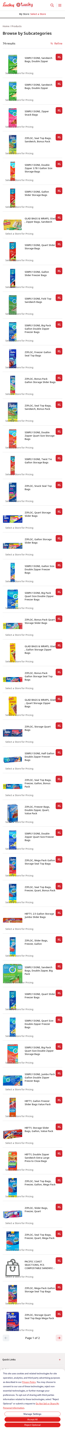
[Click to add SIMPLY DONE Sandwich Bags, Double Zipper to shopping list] (59, 57)
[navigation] (32, 26)
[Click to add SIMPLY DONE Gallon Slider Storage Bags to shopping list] (59, 190)
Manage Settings (32, 1414)
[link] (18, 4)
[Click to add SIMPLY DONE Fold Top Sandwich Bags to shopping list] (59, 297)
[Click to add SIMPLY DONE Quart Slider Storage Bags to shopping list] (59, 244)
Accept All (32, 1419)
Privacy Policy (29, 1382)
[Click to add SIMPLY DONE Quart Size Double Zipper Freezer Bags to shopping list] (59, 1019)
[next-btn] (59, 1338)
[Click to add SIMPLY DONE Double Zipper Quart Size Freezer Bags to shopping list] (59, 832)
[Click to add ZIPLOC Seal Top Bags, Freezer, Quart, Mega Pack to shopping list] (59, 1233)
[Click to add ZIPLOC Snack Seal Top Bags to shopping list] (59, 485)
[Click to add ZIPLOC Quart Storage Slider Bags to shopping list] (59, 511)
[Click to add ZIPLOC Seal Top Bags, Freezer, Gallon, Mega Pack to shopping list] (59, 1180)
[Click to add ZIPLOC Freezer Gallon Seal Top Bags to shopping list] (59, 351)
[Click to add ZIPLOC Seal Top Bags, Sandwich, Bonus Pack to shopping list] (59, 137)
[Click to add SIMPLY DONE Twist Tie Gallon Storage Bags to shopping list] (59, 458)
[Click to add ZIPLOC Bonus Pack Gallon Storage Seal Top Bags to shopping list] (59, 672)
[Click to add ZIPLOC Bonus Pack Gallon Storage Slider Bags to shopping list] (59, 378)
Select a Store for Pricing (19, 73)
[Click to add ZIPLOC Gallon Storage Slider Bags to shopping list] (59, 538)
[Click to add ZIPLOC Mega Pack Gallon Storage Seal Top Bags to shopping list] (59, 859)
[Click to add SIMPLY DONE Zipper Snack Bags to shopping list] (59, 110)
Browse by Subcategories (27, 33)
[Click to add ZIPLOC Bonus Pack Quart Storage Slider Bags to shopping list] (59, 618)
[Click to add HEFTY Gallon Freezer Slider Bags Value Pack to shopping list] (59, 1100)
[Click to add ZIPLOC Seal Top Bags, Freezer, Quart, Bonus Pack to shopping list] (59, 886)
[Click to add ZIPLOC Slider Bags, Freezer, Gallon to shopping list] (59, 939)
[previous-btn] (6, 1338)
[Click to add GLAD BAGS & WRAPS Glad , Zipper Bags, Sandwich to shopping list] (59, 217)
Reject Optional (32, 1425)
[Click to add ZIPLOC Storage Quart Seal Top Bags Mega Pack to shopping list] (59, 1314)
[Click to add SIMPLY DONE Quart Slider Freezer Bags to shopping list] (59, 993)
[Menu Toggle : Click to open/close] (59, 5)
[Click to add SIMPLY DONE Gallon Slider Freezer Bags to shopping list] (59, 271)
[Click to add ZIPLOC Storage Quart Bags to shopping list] (59, 725)
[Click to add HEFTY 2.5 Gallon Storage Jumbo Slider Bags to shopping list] (59, 912)
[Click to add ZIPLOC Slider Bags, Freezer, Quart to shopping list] (59, 1207)
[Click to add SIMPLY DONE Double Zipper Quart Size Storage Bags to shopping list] (59, 431)
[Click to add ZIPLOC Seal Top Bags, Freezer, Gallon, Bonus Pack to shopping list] (59, 779)
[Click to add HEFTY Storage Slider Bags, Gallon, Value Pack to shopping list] (59, 1127)
